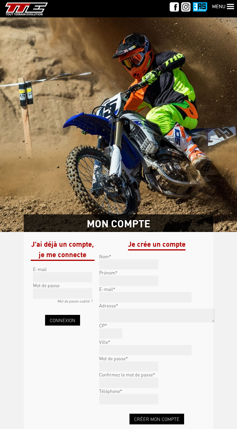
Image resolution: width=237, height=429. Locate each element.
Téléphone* (110, 391)
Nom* (105, 256)
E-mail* (107, 289)
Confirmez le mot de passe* (127, 375)
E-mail (40, 269)
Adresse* (108, 305)
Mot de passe (46, 285)
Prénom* (108, 273)
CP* (103, 325)
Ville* (104, 342)
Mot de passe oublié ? (74, 301)
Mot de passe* (113, 358)
